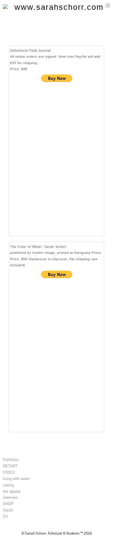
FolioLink (55, 533)
